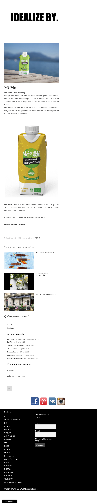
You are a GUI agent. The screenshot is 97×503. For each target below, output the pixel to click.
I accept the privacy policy (43, 440)
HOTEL (7, 449)
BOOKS (7, 430)
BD (5, 423)
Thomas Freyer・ (13, 352)
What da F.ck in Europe (13, 482)
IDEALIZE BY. (17, 489)
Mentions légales (31, 489)
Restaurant (8, 472)
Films (6, 443)
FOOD (37, 238)
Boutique (10, 328)
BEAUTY (7, 426)
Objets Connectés (11, 459)
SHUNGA (8, 476)
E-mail (37, 431)
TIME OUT (8, 479)
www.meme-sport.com (14, 224)
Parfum (7, 462)
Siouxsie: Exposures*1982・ (17, 358)
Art (5, 416)
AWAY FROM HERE (12, 420)
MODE (7, 453)
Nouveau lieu (9, 456)
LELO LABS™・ (13, 349)
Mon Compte (11, 325)
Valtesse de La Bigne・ (15, 355)
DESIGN (7, 439)
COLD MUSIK (9, 436)
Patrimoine (8, 466)
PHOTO (7, 469)
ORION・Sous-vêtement (15, 345)
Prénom (38, 423)
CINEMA (7, 433)
